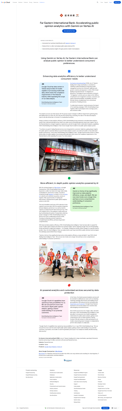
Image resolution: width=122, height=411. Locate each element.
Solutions (20, 2)
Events (99, 379)
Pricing (30, 2)
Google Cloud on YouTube (103, 388)
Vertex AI (73, 43)
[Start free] (117, 2)
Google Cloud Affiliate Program (81, 372)
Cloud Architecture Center (79, 388)
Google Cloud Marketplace (79, 379)
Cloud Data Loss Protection (77, 304)
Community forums (102, 399)
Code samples (77, 386)
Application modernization (56, 377)
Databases (52, 374)
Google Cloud (48, 347)
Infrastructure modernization (56, 372)
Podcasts (100, 381)
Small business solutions (55, 393)
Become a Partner (102, 377)
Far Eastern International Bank (78, 83)
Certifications (77, 393)
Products (26, 2)
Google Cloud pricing (30, 372)
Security (52, 384)
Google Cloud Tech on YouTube (105, 390)
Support (106, 2)
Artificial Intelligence (54, 381)
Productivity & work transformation (57, 386)
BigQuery (51, 194)
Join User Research (102, 395)
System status (77, 399)
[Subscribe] (105, 408)
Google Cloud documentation (80, 374)
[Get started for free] (69, 31)
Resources (36, 2)
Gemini (67, 43)
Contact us (41, 2)
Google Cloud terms (24, 408)
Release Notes (77, 402)
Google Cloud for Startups (79, 397)
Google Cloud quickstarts (79, 377)
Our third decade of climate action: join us (56, 408)
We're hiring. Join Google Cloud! (105, 397)
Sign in (110, 2)
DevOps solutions (54, 390)
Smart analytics (53, 379)
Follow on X (100, 393)
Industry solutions (54, 388)
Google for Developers (79, 395)
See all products (29, 377)
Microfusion (58, 187)
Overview (15, 2)
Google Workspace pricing (31, 374)
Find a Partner (101, 374)
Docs (102, 2)
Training (75, 390)
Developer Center (102, 384)
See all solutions (53, 395)
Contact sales (101, 372)
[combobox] (115, 408)
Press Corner (101, 386)
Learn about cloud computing (80, 381)
